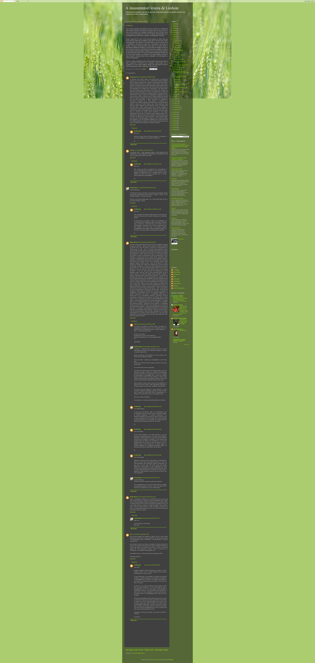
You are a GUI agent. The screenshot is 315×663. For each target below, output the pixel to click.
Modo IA (173, 208)
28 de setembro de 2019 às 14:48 (152, 455)
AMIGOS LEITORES (178, 341)
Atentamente (177, 81)
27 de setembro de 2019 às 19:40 (147, 187)
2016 (174, 116)
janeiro (176, 109)
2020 (174, 36)
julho (176, 96)
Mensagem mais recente (134, 650)
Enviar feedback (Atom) (138, 653)
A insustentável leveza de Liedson (152, 7)
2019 (174, 39)
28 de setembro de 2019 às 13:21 (151, 518)
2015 (174, 118)
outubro (177, 45)
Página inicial (149, 650)
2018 (174, 112)
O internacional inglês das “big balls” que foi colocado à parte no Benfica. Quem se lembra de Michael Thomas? (180, 310)
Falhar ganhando (175, 227)
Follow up (173, 218)
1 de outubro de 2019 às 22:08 (152, 565)
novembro (177, 43)
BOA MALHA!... (183, 330)
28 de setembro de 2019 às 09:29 (147, 242)
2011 (174, 127)
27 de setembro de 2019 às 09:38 (146, 77)
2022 (174, 32)
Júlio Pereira (176, 274)
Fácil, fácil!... (177, 89)
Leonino (132, 150)
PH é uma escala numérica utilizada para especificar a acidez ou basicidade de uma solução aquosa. (180, 146)
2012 (174, 125)
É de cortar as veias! (179, 67)
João (135, 324)
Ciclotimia (173, 178)
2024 (174, 28)
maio (176, 101)
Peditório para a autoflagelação (178, 50)
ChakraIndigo (133, 187)
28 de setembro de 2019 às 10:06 (146, 324)
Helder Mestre (134, 242)
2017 (174, 114)
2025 (174, 26)
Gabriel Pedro (176, 272)
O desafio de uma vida (177, 198)
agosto (176, 94)
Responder (133, 124)
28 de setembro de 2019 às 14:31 (152, 209)
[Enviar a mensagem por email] (150, 69)
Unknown (175, 285)
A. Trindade (176, 270)
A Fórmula (129, 25)
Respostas (134, 128)
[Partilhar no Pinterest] (156, 69)
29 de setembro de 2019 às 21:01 (151, 477)
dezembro (177, 41)
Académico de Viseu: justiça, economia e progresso (178, 158)
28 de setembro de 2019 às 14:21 (152, 131)
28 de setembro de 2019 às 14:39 (152, 406)
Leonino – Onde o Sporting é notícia (178, 296)
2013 (174, 123)
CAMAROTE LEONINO (179, 339)
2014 (174, 121)
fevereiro (177, 107)
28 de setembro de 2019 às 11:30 (147, 496)
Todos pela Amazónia (179, 91)
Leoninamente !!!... (178, 329)
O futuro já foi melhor (176, 169)
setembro (177, 47)
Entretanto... (181, 239)
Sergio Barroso (177, 283)
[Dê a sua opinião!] (152, 69)
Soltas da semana (179, 59)
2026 (174, 24)
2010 (174, 129)
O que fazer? (177, 57)
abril (176, 103)
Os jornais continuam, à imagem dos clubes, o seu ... (181, 73)
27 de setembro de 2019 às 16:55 (144, 150)
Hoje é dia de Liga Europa (181, 64)
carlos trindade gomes (179, 288)
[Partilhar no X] (153, 69)
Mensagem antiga (161, 650)
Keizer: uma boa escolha (180, 87)
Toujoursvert (133, 77)
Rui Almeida (176, 279)
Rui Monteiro (137, 131)
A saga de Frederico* (179, 55)
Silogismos (177, 79)
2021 (174, 34)
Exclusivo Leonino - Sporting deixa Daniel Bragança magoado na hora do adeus (180, 300)
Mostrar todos (186, 344)
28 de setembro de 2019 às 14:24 (152, 164)
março (176, 105)
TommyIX (156, 659)
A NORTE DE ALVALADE (179, 318)
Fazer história (175, 188)
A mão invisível (178, 69)
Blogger (171, 659)
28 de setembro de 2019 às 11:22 (151, 346)
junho (176, 98)
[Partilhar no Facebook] (155, 69)
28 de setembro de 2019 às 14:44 (152, 429)
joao (131, 534)
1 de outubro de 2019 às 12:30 (141, 534)
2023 (174, 30)
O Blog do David (177, 305)
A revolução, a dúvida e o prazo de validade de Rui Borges (183, 321)
